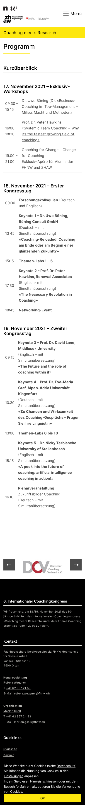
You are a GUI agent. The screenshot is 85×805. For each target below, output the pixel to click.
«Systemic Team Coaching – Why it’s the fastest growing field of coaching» (50, 134)
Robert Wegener (14, 682)
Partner (8, 755)
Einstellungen (13, 776)
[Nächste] (9, 564)
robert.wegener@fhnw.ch (32, 693)
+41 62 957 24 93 (18, 716)
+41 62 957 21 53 (18, 688)
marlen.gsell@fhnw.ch (29, 722)
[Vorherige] (76, 564)
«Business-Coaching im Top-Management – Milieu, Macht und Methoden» (50, 106)
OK (42, 798)
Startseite (10, 749)
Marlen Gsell (12, 711)
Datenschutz (66, 766)
